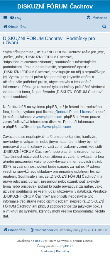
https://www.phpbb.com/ (52, 127)
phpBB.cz (66, 246)
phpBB (40, 240)
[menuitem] (15, 17)
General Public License (74, 112)
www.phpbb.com (49, 117)
